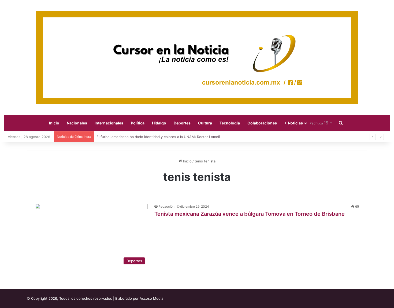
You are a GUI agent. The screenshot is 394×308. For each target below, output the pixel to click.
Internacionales (109, 123)
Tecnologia (230, 123)
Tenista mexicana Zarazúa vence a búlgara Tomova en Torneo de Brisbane (249, 214)
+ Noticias (293, 123)
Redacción (166, 206)
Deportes (182, 123)
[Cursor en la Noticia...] (197, 57)
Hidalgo (159, 123)
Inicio (54, 123)
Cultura (205, 123)
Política (137, 123)
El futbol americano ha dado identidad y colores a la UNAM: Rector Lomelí (158, 137)
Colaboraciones (262, 123)
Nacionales (77, 123)
